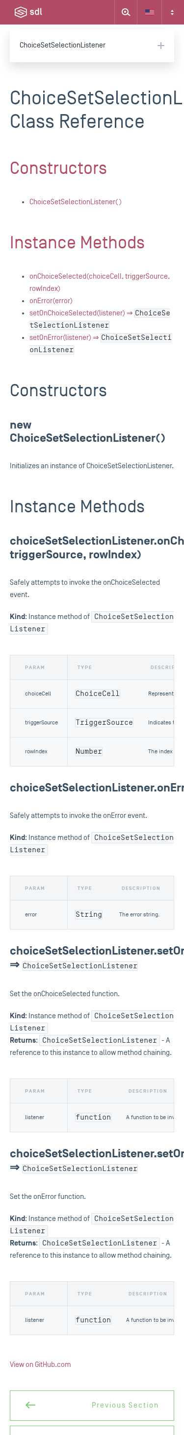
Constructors (58, 168)
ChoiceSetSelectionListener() (75, 202)
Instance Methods (77, 243)
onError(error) (51, 301)
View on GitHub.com (40, 1365)
